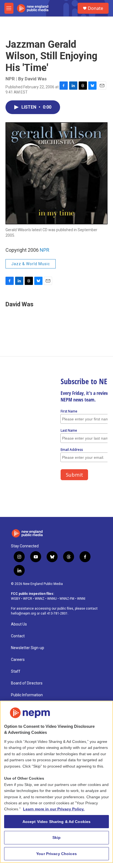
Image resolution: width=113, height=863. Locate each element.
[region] (56, 782)
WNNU (52, 599)
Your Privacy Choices (56, 853)
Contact (18, 636)
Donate (95, 8)
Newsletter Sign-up (27, 648)
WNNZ (39, 599)
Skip (56, 837)
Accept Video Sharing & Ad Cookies (56, 821)
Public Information (27, 695)
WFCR (27, 599)
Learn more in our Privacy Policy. (53, 809)
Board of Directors (27, 683)
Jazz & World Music (30, 264)
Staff (15, 671)
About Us (19, 624)
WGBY (15, 599)
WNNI (81, 599)
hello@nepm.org (23, 613)
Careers (18, 660)
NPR (44, 250)
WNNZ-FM (67, 599)
